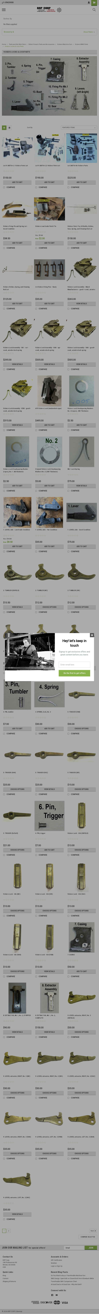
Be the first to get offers (74, 673)
